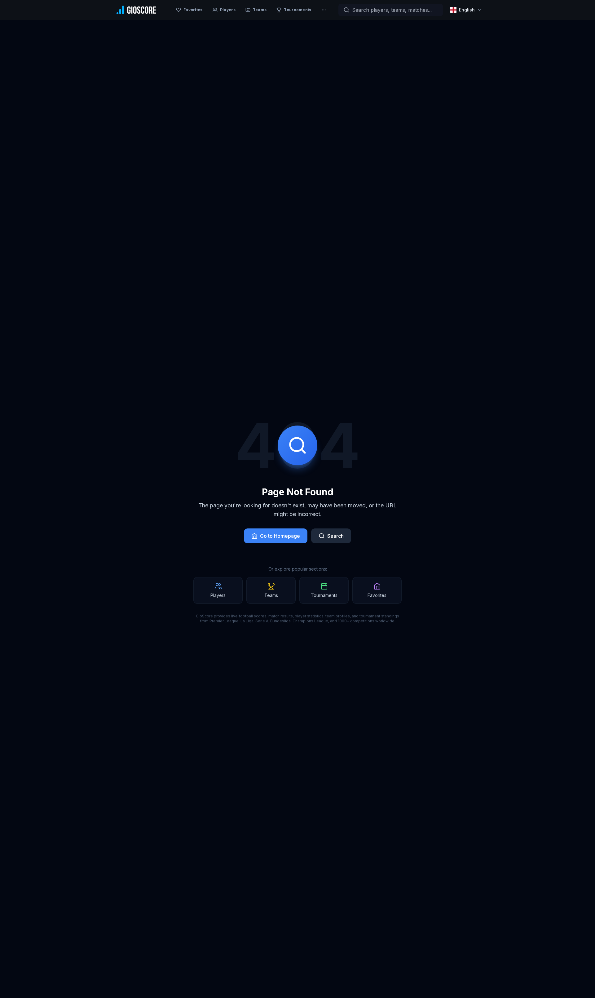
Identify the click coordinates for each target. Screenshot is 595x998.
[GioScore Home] (136, 10)
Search (335, 536)
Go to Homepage (280, 536)
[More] (324, 9)
